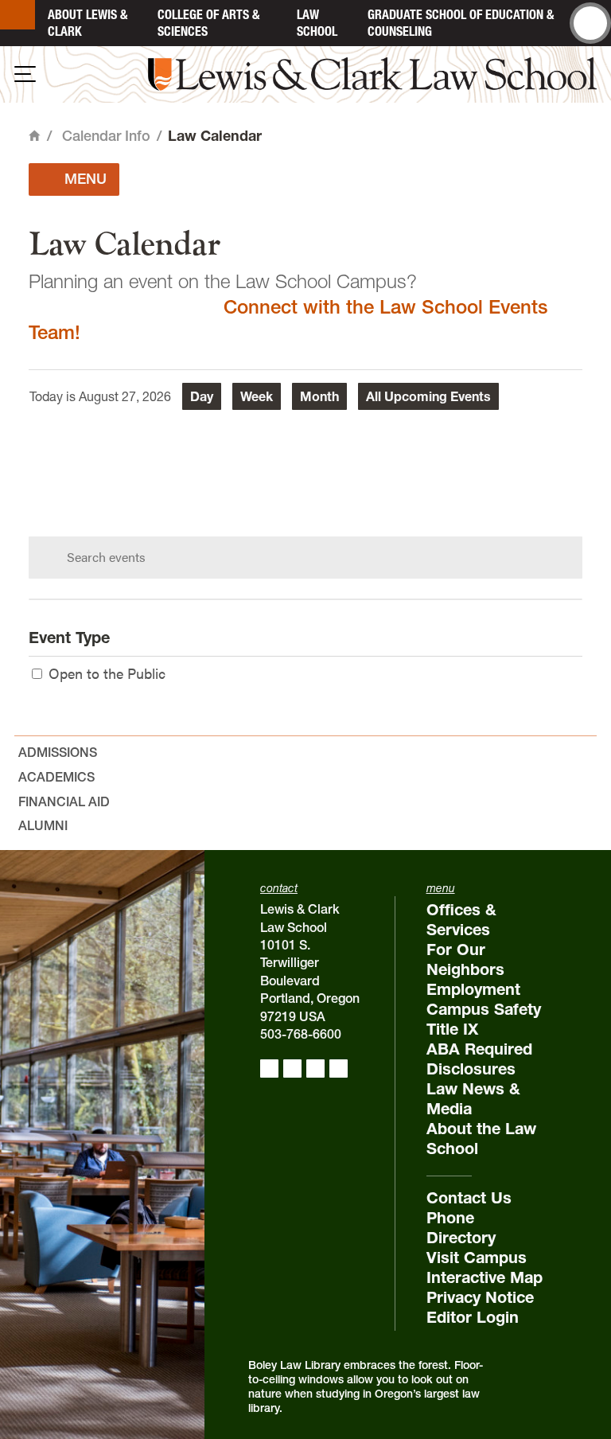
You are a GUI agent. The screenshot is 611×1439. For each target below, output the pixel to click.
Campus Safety (483, 1009)
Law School (317, 22)
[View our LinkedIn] (315, 1068)
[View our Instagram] (292, 1068)
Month (319, 396)
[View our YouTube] (338, 1068)
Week (256, 396)
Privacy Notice (480, 1297)
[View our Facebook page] (269, 1068)
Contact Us (469, 1197)
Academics (56, 777)
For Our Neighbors (465, 959)
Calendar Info (106, 136)
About (87, 22)
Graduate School (461, 22)
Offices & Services (461, 919)
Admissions (57, 752)
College (208, 22)
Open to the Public (107, 673)
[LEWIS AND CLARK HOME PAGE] (17, 14)
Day (201, 396)
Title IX (452, 1029)
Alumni (43, 825)
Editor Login (472, 1317)
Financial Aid (64, 801)
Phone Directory (461, 1227)
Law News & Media (473, 1098)
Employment (473, 989)
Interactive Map (484, 1277)
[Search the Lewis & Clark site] (590, 23)
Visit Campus (476, 1257)
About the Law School (481, 1138)
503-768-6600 (300, 1034)
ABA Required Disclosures (479, 1058)
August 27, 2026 (125, 396)
